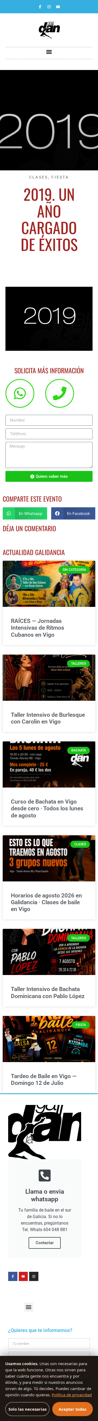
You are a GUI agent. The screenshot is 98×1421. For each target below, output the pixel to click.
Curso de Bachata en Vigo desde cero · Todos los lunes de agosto (47, 808)
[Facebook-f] (40, 7)
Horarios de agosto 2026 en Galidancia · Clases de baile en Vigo (46, 902)
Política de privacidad (72, 1394)
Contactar (45, 1242)
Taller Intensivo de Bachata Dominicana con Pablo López (48, 992)
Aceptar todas (72, 1409)
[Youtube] (58, 7)
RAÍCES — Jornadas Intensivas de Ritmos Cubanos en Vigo (37, 628)
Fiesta (60, 177)
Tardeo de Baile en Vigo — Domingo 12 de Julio (43, 1079)
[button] (49, 51)
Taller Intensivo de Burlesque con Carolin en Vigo (48, 718)
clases (38, 177)
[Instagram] (49, 7)
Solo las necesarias (27, 1409)
